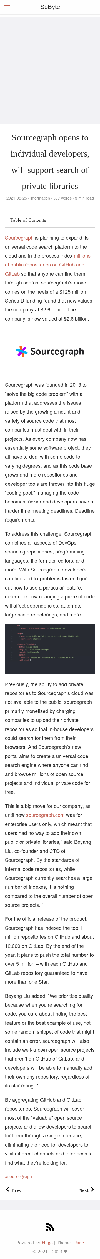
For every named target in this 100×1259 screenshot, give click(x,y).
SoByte (50, 6)
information (40, 198)
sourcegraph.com (45, 814)
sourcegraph (20, 1176)
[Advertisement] (50, 67)
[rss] (50, 1227)
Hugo (47, 1242)
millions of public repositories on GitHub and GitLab (48, 264)
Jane (79, 1242)
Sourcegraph (19, 237)
